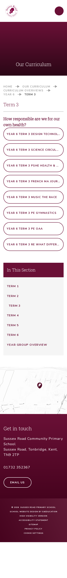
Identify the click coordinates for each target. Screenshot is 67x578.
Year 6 (9, 94)
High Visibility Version (33, 516)
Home (8, 86)
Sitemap (33, 524)
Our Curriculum (36, 86)
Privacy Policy (33, 529)
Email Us (17, 482)
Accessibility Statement (33, 520)
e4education (49, 511)
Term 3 (30, 94)
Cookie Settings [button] (33, 533)
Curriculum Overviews (23, 90)
